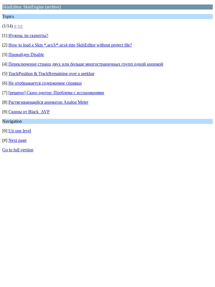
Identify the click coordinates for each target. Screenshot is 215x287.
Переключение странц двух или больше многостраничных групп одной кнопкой (85, 64)
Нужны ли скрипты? (28, 35)
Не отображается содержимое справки (45, 83)
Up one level (19, 130)
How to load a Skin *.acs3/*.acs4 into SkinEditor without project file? (70, 45)
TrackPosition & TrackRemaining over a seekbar (51, 73)
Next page (17, 140)
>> (20, 26)
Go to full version (17, 149)
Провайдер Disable (26, 54)
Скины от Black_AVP (29, 111)
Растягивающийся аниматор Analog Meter (48, 102)
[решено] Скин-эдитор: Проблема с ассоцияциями (56, 92)
